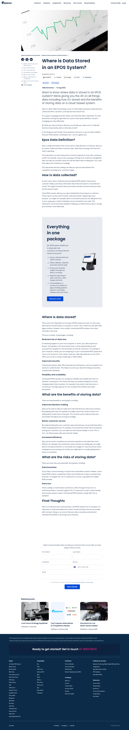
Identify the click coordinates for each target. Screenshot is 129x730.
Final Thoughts (28, 85)
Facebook (22, 59)
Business (46, 83)
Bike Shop (11, 672)
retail (47, 116)
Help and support (69, 694)
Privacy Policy (96, 686)
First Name (46, 552)
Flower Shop (12, 682)
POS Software (96, 672)
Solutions (37, 3)
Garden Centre (13, 690)
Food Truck (40, 669)
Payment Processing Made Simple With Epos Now (106, 664)
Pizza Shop (40, 682)
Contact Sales (116, 3)
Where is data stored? (29, 74)
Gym (38, 674)
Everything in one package (30, 72)
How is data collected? (29, 70)
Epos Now (7, 3)
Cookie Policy (96, 694)
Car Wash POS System (15, 664)
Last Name (76, 552)
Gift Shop (11, 706)
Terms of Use (96, 683)
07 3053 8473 (88, 649)
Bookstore (12, 698)
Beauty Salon (12, 669)
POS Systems (68, 669)
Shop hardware (89, 3)
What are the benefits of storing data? (30, 77)
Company (45, 562)
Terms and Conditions (99, 691)
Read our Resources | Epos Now (30, 55)
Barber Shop (12, 666)
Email (44, 572)
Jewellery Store (13, 693)
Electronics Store (13, 677)
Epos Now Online (97, 674)
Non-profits (12, 695)
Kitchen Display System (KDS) (73, 672)
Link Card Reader (69, 666)
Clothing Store (13, 708)
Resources (67, 3)
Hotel (38, 677)
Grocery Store (12, 711)
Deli (10, 685)
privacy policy (89, 582)
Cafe (38, 666)
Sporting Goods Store (14, 716)
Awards (67, 691)
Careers (67, 683)
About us (67, 680)
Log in (124, 3)
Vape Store (12, 714)
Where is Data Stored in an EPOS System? (31, 64)
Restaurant (40, 685)
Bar (38, 664)
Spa (38, 687)
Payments (46, 3)
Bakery (39, 680)
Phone (75, 562)
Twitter (27, 59)
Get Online (96, 696)
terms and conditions (79, 582)
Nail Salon (11, 700)
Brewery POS (40, 672)
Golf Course (12, 687)
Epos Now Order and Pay (99, 669)
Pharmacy (11, 680)
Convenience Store (14, 674)
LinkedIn (31, 59)
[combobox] (75, 567)
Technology (55, 83)
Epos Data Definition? (29, 68)
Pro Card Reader (69, 664)
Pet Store (11, 703)
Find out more (55, 299)
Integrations (57, 3)
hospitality (55, 116)
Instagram (64, 725)
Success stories (69, 688)
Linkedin (72, 725)
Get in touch (77, 3)
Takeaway (39, 693)
